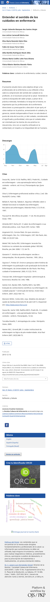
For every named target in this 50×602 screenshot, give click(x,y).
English (8, 439)
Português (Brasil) (12, 446)
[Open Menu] (2, 2)
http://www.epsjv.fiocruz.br (16, 305)
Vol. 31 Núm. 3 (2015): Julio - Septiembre (16, 10)
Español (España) (12, 443)
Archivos (12, 8)
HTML (8, 343)
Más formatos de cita (11, 379)
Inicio (4, 8)
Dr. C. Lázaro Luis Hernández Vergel (19, 565)
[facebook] (7, 426)
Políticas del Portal (12, 542)
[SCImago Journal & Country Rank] (25, 532)
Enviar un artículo (13, 454)
